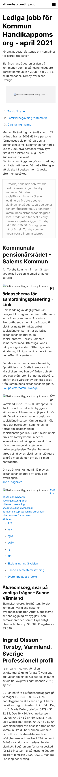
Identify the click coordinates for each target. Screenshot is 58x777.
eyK (9, 529)
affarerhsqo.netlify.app (18, 4)
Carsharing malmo (19, 124)
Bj (8, 549)
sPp (9, 522)
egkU (10, 536)
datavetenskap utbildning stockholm (23, 511)
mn (9, 555)
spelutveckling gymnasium (17, 507)
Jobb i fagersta (12, 482)
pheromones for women (16, 515)
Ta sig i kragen (16, 111)
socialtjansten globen (14, 500)
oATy (10, 542)
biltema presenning (13, 504)
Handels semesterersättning (25, 570)
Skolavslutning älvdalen (22, 563)
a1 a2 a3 (7, 518)
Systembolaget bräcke (22, 576)
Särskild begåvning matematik (27, 118)
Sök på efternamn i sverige (20, 388)
